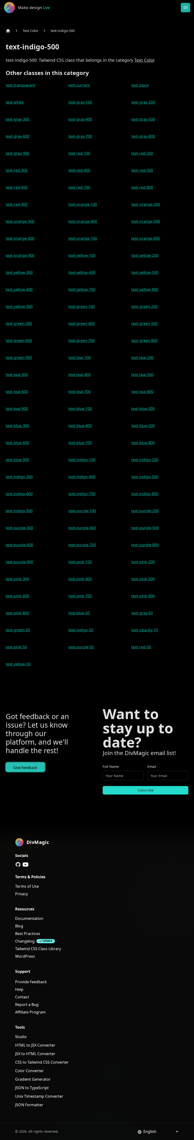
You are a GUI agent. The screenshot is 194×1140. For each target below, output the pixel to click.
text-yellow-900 (19, 306)
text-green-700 (81, 340)
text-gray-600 (17, 136)
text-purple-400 (82, 527)
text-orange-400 (82, 221)
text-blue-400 (80, 425)
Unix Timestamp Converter (39, 1096)
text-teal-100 (79, 357)
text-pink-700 (80, 595)
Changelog (25, 941)
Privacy (21, 893)
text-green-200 (144, 306)
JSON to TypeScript (32, 1087)
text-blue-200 (143, 408)
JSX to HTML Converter (35, 1053)
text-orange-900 (20, 255)
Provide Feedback (31, 981)
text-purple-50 (81, 647)
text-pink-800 (17, 613)
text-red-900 (16, 204)
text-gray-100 (80, 102)
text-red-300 (16, 170)
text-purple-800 (145, 544)
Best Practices (27, 933)
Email (151, 766)
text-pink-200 (143, 561)
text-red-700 (79, 187)
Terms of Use (27, 886)
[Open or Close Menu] (185, 7)
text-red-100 (79, 153)
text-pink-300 (17, 578)
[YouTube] (25, 864)
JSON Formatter (29, 1104)
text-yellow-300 (19, 272)
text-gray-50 (142, 613)
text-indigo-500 (63, 30)
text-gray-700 (80, 136)
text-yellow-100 (81, 255)
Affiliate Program (30, 1012)
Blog (19, 926)
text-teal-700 (79, 391)
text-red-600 (16, 187)
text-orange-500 (145, 221)
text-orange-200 (145, 204)
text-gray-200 (143, 102)
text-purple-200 (145, 510)
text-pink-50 (16, 647)
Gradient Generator (33, 1079)
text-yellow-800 (144, 289)
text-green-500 (144, 323)
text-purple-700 (82, 544)
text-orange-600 (20, 238)
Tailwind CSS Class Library (38, 948)
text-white (15, 102)
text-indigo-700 (81, 493)
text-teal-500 (142, 374)
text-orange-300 (20, 221)
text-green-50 (18, 630)
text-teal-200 (142, 357)
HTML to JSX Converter (35, 1045)
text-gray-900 (17, 153)
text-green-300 (19, 323)
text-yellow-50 (18, 664)
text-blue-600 (17, 442)
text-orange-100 (82, 204)
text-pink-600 (17, 595)
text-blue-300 (17, 425)
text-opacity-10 (144, 630)
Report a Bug (27, 1004)
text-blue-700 (80, 442)
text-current (79, 85)
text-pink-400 (80, 578)
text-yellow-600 (19, 289)
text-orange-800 (145, 238)
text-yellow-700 (81, 289)
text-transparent (20, 85)
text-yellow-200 (144, 255)
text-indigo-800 (144, 493)
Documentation (29, 918)
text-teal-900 (17, 408)
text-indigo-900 (19, 510)
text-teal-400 (79, 374)
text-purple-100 (82, 510)
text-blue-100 (80, 408)
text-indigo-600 (19, 493)
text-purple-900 (19, 561)
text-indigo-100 (81, 459)
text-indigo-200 (144, 459)
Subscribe (146, 790)
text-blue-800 (143, 442)
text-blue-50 (79, 613)
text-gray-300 (17, 119)
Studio (21, 1036)
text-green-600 (19, 340)
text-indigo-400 (81, 476)
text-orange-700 (82, 238)
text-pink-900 (143, 595)
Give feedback (25, 767)
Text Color (30, 30)
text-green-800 (144, 340)
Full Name (111, 766)
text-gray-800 (143, 136)
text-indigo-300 (19, 476)
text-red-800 (142, 187)
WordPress (25, 956)
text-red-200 (142, 153)
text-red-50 (141, 647)
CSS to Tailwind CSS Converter (42, 1062)
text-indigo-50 (80, 630)
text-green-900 (19, 357)
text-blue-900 (17, 459)
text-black (140, 85)
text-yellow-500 (144, 272)
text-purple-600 (19, 544)
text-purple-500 (145, 527)
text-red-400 (79, 170)
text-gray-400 (80, 119)
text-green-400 (81, 323)
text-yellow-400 (81, 272)
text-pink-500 (143, 578)
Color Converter (29, 1070)
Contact (22, 997)
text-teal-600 (17, 391)
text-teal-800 (142, 391)
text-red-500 (142, 170)
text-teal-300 (17, 374)
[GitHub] (18, 864)
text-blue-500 (143, 425)
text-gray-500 (143, 119)
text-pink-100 (80, 561)
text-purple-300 (19, 527)
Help (19, 989)
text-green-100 (81, 306)
